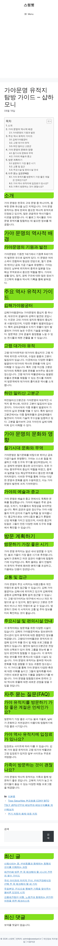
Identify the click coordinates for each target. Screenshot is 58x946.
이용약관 (31, 941)
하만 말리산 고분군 (22, 146)
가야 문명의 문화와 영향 (20, 149)
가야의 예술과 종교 (22, 156)
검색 (6, 829)
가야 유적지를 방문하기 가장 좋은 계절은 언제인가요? (31, 178)
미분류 (11, 796)
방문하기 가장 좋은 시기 (24, 163)
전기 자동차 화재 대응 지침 (22, 813)
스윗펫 (29, 5)
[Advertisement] (29, 49)
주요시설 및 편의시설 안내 (25, 170)
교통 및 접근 (19, 166)
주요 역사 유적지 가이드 (20, 136)
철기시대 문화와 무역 (23, 153)
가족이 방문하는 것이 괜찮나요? (28, 186)
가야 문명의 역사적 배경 (20, 129)
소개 (10, 125)
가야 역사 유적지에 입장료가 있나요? (30, 183)
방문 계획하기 (15, 159)
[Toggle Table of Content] (47, 121)
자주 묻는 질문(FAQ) (18, 173)
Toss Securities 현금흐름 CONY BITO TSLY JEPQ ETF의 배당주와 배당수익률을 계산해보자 (28, 805)
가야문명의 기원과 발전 (24, 132)
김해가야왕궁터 (20, 139)
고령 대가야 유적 (21, 143)
